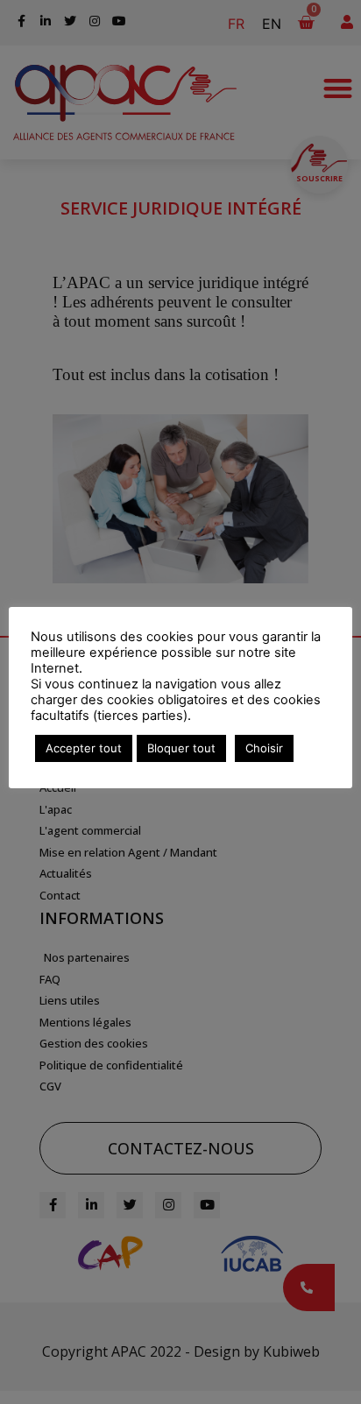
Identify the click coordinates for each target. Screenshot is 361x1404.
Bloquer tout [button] (181, 748)
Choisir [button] (264, 748)
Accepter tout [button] (84, 748)
